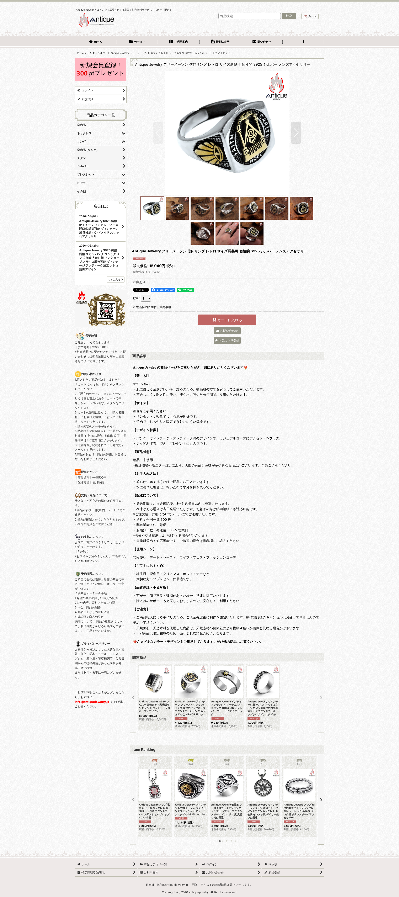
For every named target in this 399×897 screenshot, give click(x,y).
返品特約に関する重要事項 (153, 307)
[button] (303, 42)
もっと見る (114, 279)
